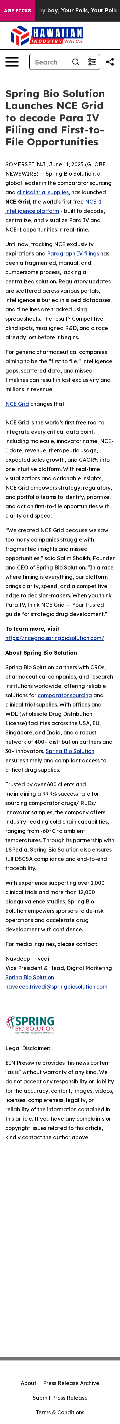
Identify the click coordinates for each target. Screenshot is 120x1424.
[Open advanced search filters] (92, 62)
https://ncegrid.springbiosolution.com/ (54, 638)
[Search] (76, 62)
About (28, 1383)
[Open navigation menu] (12, 62)
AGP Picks (17, 11)
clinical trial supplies (43, 192)
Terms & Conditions (60, 1412)
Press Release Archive (71, 1383)
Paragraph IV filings (73, 253)
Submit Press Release (60, 1397)
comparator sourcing (65, 695)
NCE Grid (17, 403)
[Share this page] (110, 62)
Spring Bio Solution (70, 751)
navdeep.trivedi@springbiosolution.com (56, 986)
